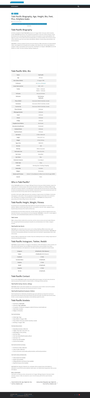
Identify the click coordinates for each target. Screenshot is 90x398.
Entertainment (14, 6)
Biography (16, 13)
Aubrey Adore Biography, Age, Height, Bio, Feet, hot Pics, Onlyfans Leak (46, 382)
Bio (12, 13)
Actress (39, 83)
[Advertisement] (34, 59)
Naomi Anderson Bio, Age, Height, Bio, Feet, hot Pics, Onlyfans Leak (22, 382)
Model (44, 83)
